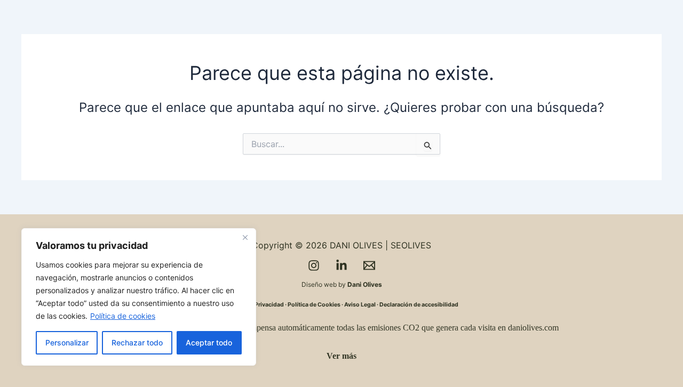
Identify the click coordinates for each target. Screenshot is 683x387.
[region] (138, 297)
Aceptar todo (209, 342)
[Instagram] (314, 265)
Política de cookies (122, 315)
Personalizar (67, 342)
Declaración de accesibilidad (418, 304)
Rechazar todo (137, 342)
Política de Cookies (314, 304)
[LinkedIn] (341, 265)
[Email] (369, 265)
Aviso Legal (360, 304)
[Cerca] (245, 237)
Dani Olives (364, 284)
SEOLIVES (411, 245)
